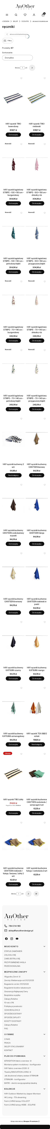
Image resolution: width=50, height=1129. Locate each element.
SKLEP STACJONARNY (14, 1046)
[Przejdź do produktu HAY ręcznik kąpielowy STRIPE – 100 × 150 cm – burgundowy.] (13, 164)
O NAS (7, 1039)
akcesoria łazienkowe (40, 21)
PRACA (7, 1043)
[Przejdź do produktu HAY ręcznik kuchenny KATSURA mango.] (37, 642)
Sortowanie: (7, 52)
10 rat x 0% (9, 1002)
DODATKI (25, 21)
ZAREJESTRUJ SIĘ (12, 958)
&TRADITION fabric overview (17, 1061)
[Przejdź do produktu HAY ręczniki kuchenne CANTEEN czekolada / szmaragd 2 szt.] (37, 774)
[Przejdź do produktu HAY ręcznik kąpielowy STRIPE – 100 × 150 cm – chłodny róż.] (37, 164)
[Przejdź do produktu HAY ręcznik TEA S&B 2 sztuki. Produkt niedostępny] (37, 708)
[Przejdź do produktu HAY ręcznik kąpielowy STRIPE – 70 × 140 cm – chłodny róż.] (37, 301)
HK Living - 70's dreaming (15, 1097)
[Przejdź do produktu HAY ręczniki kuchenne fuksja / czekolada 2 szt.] (37, 842)
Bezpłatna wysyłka (12, 995)
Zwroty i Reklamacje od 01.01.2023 (19, 980)
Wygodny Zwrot (11, 976)
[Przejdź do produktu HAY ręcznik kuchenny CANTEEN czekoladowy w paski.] (13, 505)
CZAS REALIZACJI (12, 1010)
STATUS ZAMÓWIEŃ (13, 951)
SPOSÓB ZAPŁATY (12, 1017)
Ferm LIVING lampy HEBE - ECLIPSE (20, 1105)
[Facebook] (6, 939)
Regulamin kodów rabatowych (17, 988)
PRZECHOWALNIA (12, 966)
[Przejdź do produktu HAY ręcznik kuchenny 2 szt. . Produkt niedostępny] (13, 439)
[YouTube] (17, 939)
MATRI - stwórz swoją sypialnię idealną (20, 1083)
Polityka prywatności (13, 1006)
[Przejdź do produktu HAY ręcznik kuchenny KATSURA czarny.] (13, 642)
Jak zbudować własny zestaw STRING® (21, 1075)
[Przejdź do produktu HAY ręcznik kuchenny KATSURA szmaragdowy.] (13, 708)
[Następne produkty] (28, 894)
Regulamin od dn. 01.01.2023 (16, 984)
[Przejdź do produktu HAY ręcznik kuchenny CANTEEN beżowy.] (37, 439)
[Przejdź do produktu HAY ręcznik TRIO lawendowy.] (13, 98)
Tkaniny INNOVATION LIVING (16, 1072)
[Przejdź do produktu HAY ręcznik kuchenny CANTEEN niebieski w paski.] (37, 573)
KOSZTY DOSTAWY (12, 1021)
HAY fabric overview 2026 (15, 1068)
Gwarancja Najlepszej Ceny (16, 991)
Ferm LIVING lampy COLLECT (17, 1101)
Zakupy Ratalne (11, 999)
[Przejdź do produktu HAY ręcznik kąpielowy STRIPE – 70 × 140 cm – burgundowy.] (13, 301)
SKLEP (15, 21)
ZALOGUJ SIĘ (10, 955)
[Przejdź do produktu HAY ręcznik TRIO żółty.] (13, 774)
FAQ (6, 1028)
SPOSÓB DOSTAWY (13, 1013)
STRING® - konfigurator (14, 1079)
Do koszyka (13, 134)
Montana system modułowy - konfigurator (22, 1064)
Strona (17, 68)
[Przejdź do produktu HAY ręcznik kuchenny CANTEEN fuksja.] (37, 505)
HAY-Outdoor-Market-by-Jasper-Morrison (22, 1093)
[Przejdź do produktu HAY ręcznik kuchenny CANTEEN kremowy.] (13, 573)
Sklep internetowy (24, 1121)
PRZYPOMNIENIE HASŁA (15, 962)
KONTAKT (8, 1050)
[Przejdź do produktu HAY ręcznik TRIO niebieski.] (37, 98)
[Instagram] (12, 939)
